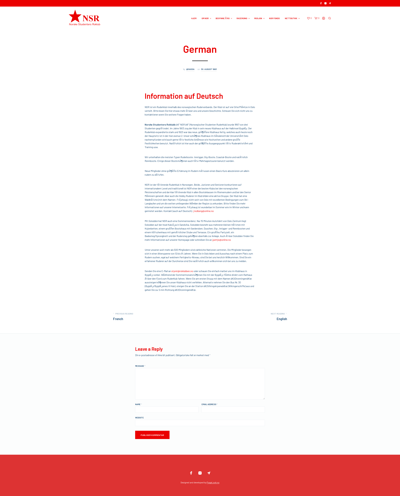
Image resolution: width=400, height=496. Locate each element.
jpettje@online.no (221, 239)
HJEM (193, 18)
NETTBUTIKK (291, 18)
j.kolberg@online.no (203, 210)
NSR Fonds (274, 18)
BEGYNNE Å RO (223, 18)
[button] (309, 18)
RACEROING (242, 18)
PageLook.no (213, 482)
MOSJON (258, 18)
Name (138, 404)
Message (140, 366)
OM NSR (205, 18)
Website (139, 417)
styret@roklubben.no (182, 271)
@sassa (190, 69)
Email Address (210, 404)
